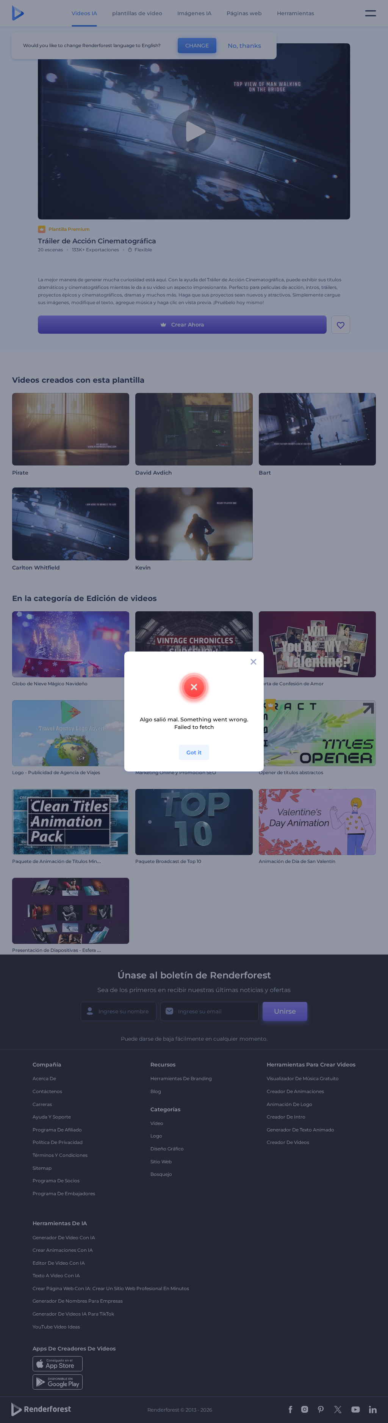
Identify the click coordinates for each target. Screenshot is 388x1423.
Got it (194, 752)
